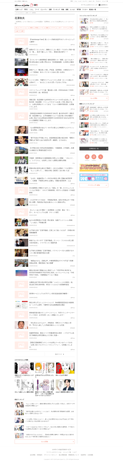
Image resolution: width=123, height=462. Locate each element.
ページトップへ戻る (94, 185)
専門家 (79, 9)
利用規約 (39, 455)
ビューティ (85, 1)
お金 (17, 31)
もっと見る (44, 441)
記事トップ (19, 9)
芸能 (47, 27)
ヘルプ (74, 452)
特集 (62, 9)
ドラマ (53, 27)
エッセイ (72, 9)
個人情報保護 (63, 455)
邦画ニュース (39, 27)
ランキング (56, 9)
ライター (85, 9)
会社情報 (32, 455)
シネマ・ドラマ (62, 27)
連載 (67, 9)
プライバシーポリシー (50, 455)
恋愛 (50, 9)
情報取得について (73, 455)
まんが (90, 1)
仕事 (22, 31)
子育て (71, 1)
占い (94, 1)
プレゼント (98, 1)
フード (37, 9)
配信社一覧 (92, 9)
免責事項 (83, 455)
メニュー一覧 (105, 1)
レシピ (80, 1)
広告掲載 (90, 455)
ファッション (23, 27)
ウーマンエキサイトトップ (89, 5)
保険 (31, 27)
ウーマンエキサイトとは (54, 452)
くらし (75, 1)
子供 (70, 27)
